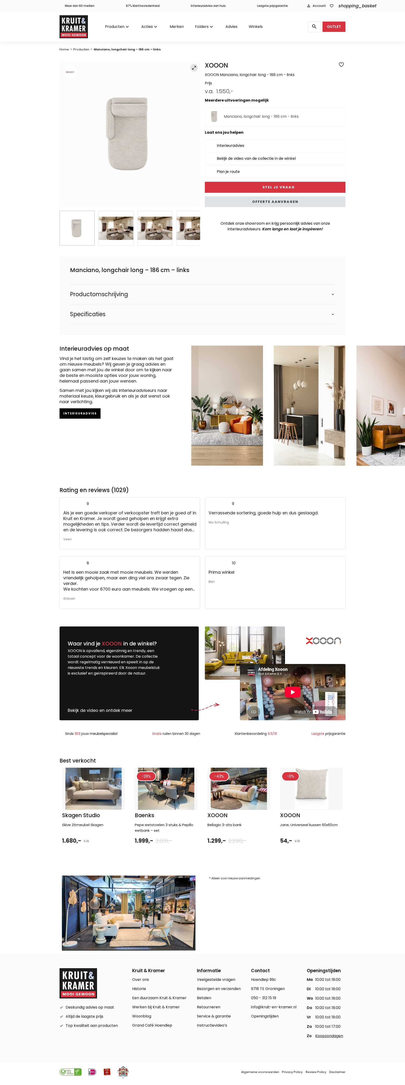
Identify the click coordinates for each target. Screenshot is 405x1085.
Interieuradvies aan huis (208, 6)
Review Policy (316, 1072)
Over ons (140, 979)
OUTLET (334, 26)
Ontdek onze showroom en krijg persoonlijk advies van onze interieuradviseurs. (275, 226)
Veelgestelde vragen (216, 979)
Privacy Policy (292, 1072)
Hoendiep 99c (263, 979)
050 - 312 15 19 (263, 998)
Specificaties (87, 314)
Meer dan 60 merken (79, 6)
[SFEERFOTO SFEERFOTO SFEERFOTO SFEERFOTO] (130, 134)
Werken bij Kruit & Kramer (156, 1007)
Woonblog (141, 1016)
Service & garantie (214, 1016)
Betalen (204, 998)
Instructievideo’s (212, 1025)
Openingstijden (265, 1016)
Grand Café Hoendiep (152, 1025)
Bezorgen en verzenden (219, 988)
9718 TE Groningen (268, 988)
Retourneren (208, 1007)
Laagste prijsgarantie (272, 6)
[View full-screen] (194, 68)
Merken (177, 26)
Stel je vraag (278, 187)
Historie (139, 988)
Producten (114, 26)
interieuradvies (80, 413)
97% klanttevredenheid (143, 6)
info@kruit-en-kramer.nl (273, 1007)
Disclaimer (337, 1072)
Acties (147, 26)
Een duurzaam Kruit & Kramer (159, 998)
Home (64, 49)
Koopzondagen (329, 1036)
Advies (231, 26)
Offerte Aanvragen (275, 201)
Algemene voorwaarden (260, 1072)
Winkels (256, 26)
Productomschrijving (99, 294)
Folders (202, 26)
